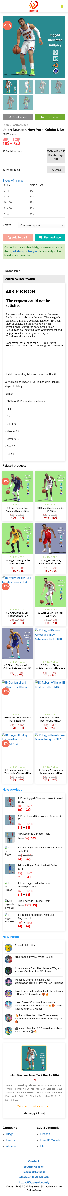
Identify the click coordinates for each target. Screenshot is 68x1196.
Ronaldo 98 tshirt (25, 945)
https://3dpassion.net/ (34, 1182)
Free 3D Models (50, 1140)
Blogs (9, 1134)
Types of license (13, 180)
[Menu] (5, 6)
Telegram (33, 251)
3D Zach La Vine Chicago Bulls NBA (51, 614)
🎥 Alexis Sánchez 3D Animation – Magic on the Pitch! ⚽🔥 (38, 1030)
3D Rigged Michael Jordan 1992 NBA (50, 509)
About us (11, 1146)
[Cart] (62, 6)
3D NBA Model (20, 124)
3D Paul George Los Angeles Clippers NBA (17, 509)
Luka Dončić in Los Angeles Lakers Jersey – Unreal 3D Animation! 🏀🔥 (39, 993)
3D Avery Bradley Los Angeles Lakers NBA (17, 614)
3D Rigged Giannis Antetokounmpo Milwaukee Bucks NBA (50, 668)
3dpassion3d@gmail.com (34, 1176)
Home (6, 124)
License (7, 224)
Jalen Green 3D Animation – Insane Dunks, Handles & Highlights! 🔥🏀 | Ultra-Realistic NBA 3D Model (39, 1005)
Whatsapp (18, 251)
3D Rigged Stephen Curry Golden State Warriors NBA (17, 667)
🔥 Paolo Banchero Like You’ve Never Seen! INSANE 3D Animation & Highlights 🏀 (38, 1018)
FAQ (42, 1146)
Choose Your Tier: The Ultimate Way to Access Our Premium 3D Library (38, 970)
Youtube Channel (34, 1166)
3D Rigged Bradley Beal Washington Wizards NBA (17, 771)
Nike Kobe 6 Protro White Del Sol (34, 956)
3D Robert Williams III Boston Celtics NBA (51, 719)
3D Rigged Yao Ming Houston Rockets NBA (50, 562)
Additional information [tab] (20, 278)
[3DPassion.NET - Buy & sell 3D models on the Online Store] (34, 6)
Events (10, 1140)
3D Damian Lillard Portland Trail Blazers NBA (17, 719)
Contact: (34, 1161)
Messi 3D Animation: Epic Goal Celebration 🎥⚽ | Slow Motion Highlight (39, 981)
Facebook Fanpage (34, 1171)
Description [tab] (12, 270)
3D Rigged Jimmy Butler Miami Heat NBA (17, 562)
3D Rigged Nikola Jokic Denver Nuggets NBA (51, 771)
